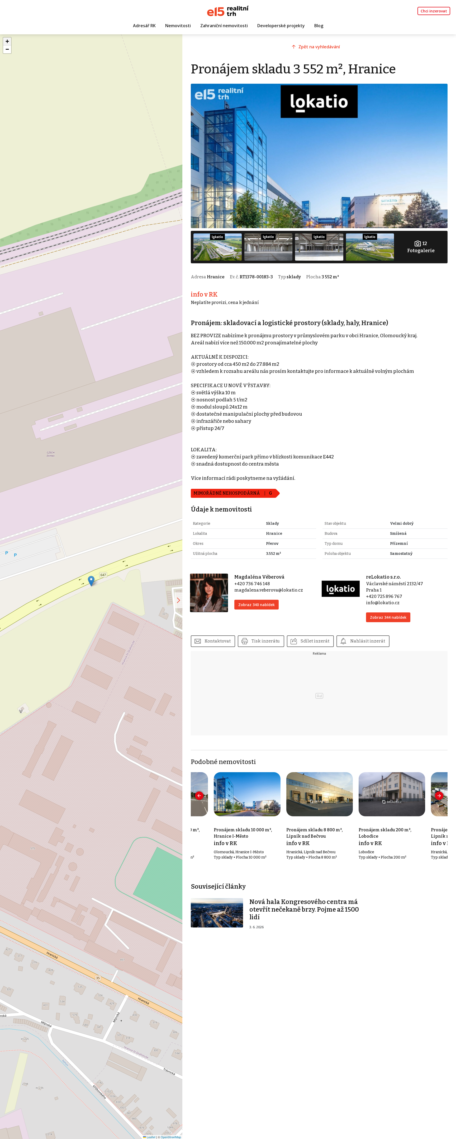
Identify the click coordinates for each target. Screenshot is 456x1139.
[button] (91, 581)
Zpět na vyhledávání (319, 47)
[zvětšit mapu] (178, 600)
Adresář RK (144, 26)
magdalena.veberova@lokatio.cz (268, 590)
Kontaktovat (218, 641)
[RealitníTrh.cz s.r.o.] (228, 10)
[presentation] (199, 795)
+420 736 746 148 (252, 583)
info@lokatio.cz (383, 602)
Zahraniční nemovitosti (224, 26)
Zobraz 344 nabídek (388, 617)
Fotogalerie (421, 247)
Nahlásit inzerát (367, 641)
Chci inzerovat (434, 10)
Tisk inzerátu (265, 641)
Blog (318, 26)
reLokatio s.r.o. (383, 577)
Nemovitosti (178, 26)
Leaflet (150, 1137)
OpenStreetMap (171, 1137)
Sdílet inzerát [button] (315, 641)
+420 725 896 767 (384, 596)
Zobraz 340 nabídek (256, 604)
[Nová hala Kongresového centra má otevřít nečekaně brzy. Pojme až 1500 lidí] (217, 912)
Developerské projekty (281, 26)
